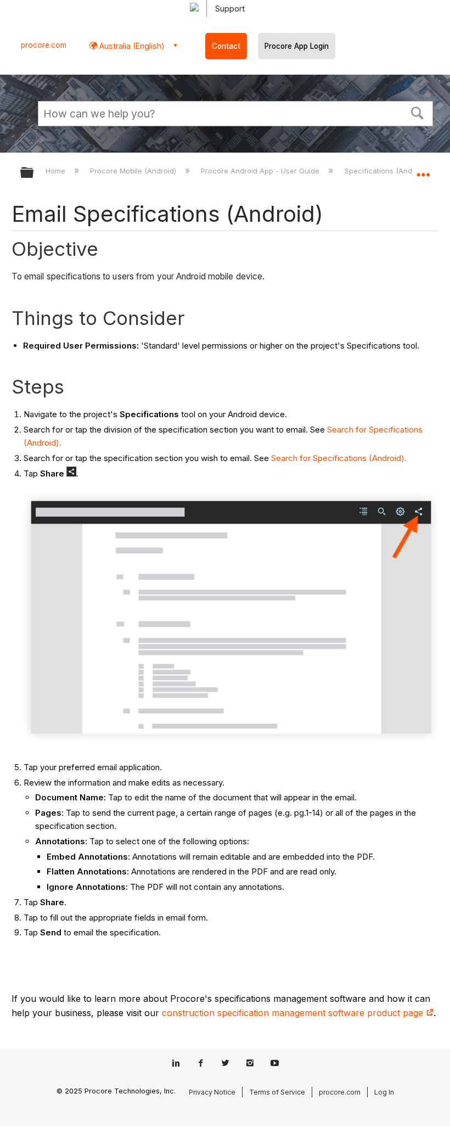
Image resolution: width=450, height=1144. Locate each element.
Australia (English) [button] (131, 46)
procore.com (43, 45)
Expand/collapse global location (423, 169)
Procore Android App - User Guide (261, 170)
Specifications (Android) (387, 170)
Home (57, 170)
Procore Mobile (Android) (134, 170)
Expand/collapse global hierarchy (34, 173)
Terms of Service (277, 1092)
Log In (384, 1092)
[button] (417, 112)
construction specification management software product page (294, 1012)
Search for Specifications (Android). (339, 458)
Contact (226, 46)
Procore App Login (297, 46)
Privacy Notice (212, 1092)
